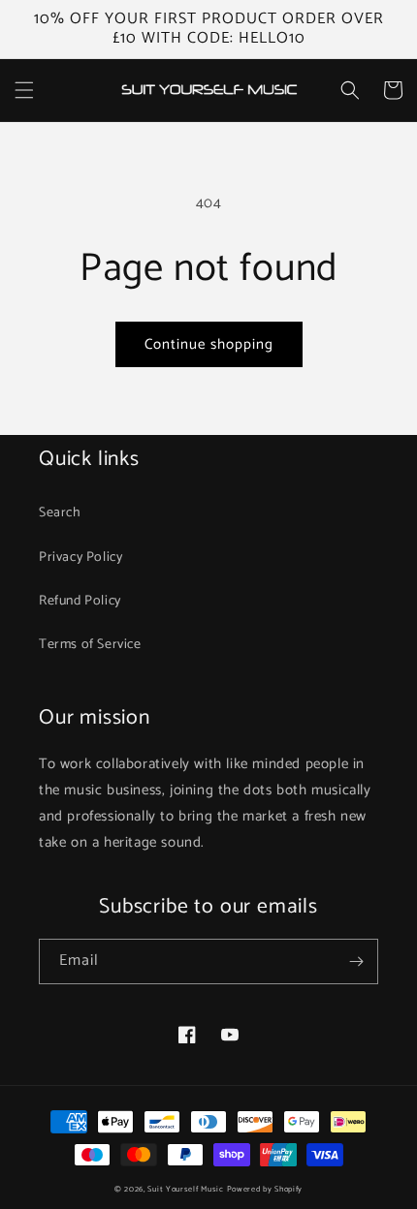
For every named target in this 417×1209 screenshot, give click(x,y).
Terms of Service (90, 645)
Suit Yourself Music (185, 1189)
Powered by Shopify (265, 1189)
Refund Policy (80, 601)
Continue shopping (208, 344)
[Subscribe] (356, 961)
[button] (24, 90)
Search (60, 513)
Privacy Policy (80, 557)
